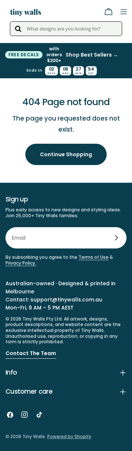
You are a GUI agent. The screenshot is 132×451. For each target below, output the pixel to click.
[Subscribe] (116, 237)
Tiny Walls (33, 436)
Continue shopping (66, 154)
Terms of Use (93, 257)
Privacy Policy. (21, 263)
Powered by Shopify (69, 436)
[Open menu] (123, 11)
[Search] (18, 28)
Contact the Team (31, 353)
